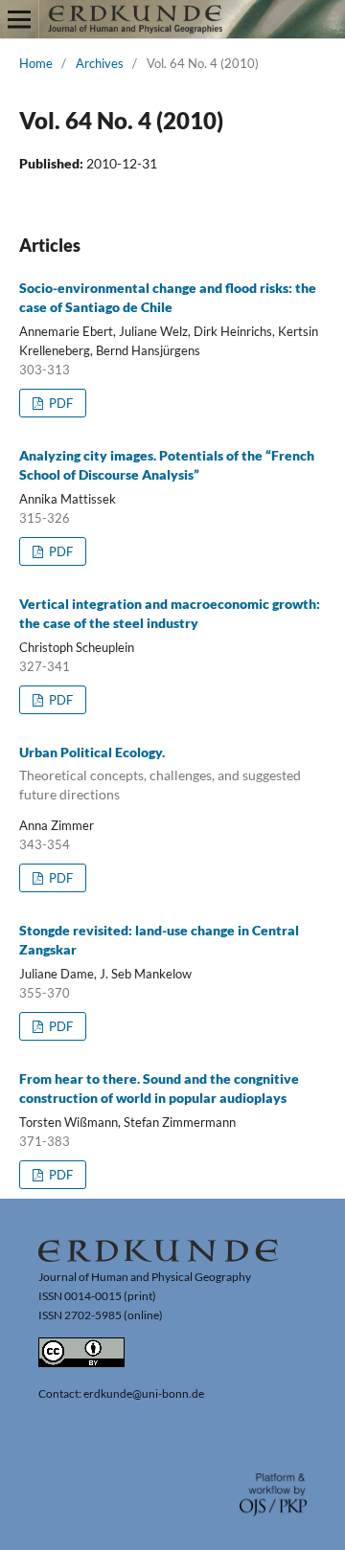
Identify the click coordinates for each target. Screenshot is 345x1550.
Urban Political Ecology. (160, 773)
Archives (100, 63)
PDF (59, 403)
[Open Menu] (19, 19)
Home (36, 63)
